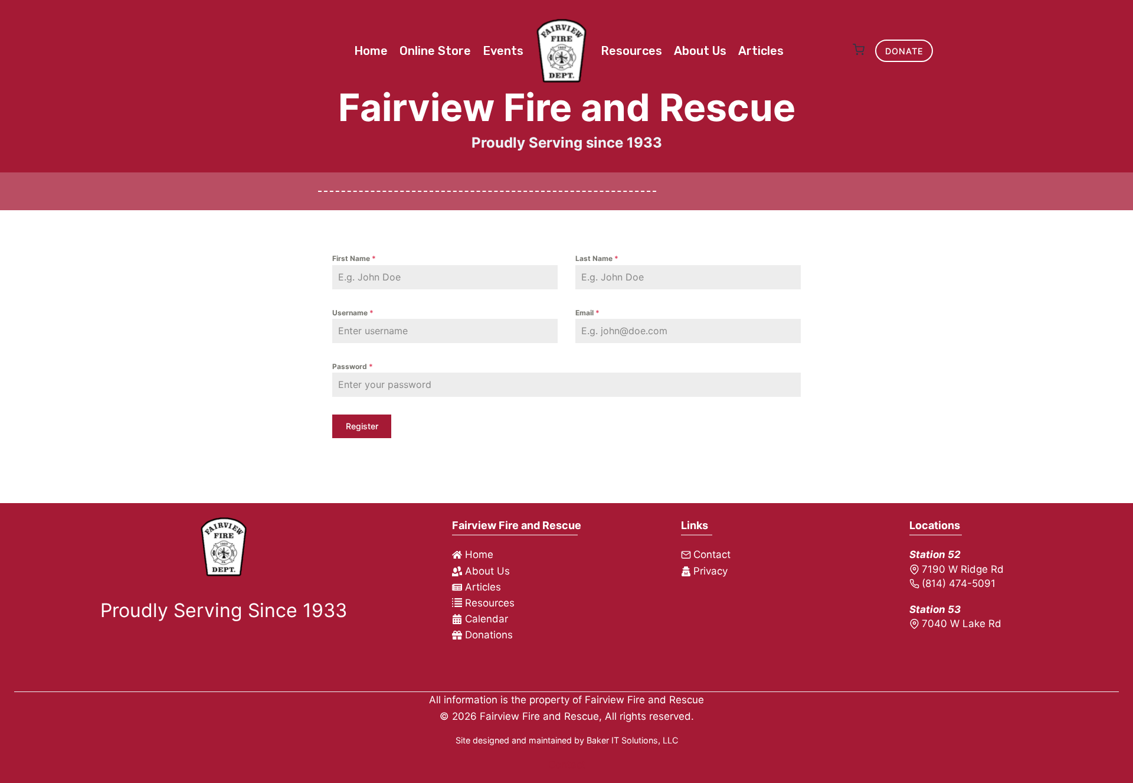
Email (587, 312)
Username (353, 312)
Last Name (596, 258)
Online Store (435, 51)
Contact (566, 765)
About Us (700, 51)
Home (371, 51)
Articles (761, 51)
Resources (631, 51)
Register (362, 426)
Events (503, 51)
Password (352, 366)
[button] (859, 51)
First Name (354, 258)
